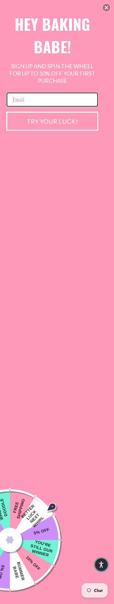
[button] (106, 7)
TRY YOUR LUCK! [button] (52, 121)
